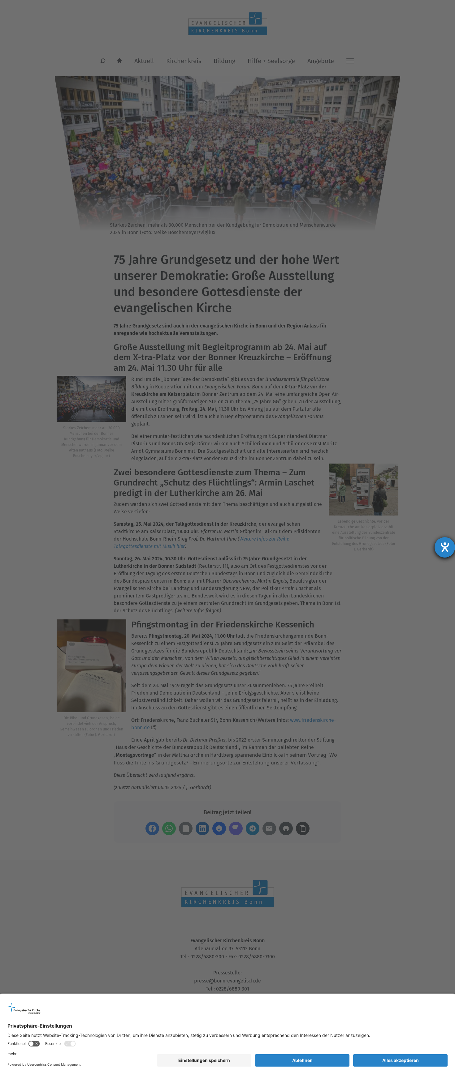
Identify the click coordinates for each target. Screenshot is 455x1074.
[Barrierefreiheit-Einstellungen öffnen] (445, 547)
